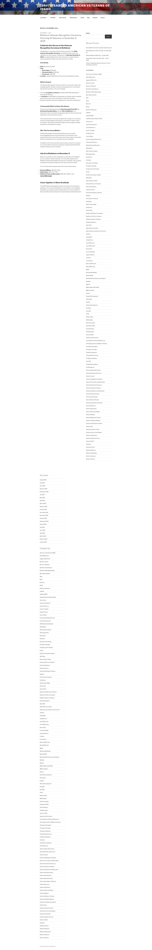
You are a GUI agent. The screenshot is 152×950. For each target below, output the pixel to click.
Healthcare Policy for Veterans (93, 216)
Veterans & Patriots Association (94, 423)
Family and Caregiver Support (93, 175)
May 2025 (42, 497)
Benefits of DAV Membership (93, 92)
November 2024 (44, 515)
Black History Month (91, 95)
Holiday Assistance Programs (93, 219)
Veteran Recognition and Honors (94, 402)
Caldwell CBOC (90, 115)
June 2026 (42, 485)
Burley (87, 106)
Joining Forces (89, 240)
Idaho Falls (88, 225)
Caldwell (88, 112)
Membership (73, 17)
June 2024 (42, 530)
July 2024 (42, 527)
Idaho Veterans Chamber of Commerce (96, 231)
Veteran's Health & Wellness (93, 420)
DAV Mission (89, 148)
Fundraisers (89, 201)
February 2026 (43, 488)
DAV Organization (90, 154)
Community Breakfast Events (93, 139)
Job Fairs (88, 234)
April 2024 (42, 533)
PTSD (87, 314)
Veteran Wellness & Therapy (93, 417)
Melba (87, 269)
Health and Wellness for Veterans (94, 213)
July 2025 (42, 494)
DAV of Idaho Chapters (92, 151)
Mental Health (89, 275)
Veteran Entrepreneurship (92, 393)
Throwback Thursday (91, 349)
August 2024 (43, 524)
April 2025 (42, 500)
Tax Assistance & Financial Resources (95, 340)
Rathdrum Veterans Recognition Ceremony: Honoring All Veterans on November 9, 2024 (60, 38)
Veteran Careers (90, 376)
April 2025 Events (90, 77)
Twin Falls (88, 361)
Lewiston (88, 257)
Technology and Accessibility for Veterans (96, 343)
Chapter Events (90, 133)
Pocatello (88, 308)
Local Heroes (89, 260)
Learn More (43, 17)
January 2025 (43, 509)
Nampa (88, 293)
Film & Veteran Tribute (91, 180)
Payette (88, 302)
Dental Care (89, 157)
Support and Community (92, 337)
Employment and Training (92, 169)
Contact (102, 17)
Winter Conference (91, 456)
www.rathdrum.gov (46, 176)
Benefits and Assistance (92, 89)
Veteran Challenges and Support (94, 379)
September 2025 (90, 325)
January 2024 (43, 542)
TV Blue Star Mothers (91, 358)
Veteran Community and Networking (95, 382)
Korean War (89, 248)
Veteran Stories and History (93, 411)
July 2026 (42, 482)
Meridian (88, 281)
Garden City (89, 207)
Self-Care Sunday (90, 322)
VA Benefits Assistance (92, 364)
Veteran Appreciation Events (93, 370)
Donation (95, 17)
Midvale (88, 284)
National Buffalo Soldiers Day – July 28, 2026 (97, 55)
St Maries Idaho (90, 331)
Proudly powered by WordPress (48, 946)
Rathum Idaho (89, 317)
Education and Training (92, 163)
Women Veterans (90, 459)
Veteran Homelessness (92, 396)
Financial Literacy (90, 189)
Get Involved (62, 17)
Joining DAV (89, 237)
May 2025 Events (90, 266)
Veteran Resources (91, 405)
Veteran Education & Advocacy (94, 385)
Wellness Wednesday (91, 453)
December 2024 (44, 512)
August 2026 (43, 479)
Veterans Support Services (93, 438)
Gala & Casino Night (91, 204)
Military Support (90, 290)
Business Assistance (91, 109)
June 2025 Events (90, 246)
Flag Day (88, 195)
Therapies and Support (92, 346)
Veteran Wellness (90, 414)
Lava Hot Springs (90, 251)
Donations (88, 160)
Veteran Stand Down (91, 408)
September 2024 (44, 521)
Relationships (89, 320)
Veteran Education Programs (93, 388)
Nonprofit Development (92, 296)
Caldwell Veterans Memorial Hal (94, 118)
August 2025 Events (91, 80)
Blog (88, 17)
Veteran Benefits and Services (93, 373)
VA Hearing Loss (90, 367)
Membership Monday (91, 272)
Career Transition (90, 130)
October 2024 (43, 518)
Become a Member (91, 86)
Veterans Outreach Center (92, 429)
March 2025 (43, 503)
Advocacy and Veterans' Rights (94, 74)
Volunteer (88, 444)
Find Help (52, 17)
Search (88, 33)
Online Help (89, 299)
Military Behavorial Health (92, 287)
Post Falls (88, 311)
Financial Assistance (91, 186)
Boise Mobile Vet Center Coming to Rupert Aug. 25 (99, 47)
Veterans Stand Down (91, 435)
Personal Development (92, 305)
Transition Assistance (91, 352)
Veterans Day (89, 426)
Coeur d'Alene (89, 136)
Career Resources (90, 127)
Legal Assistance (90, 254)
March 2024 (43, 536)
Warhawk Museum (91, 450)
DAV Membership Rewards (93, 145)
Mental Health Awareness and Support (95, 278)
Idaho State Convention (92, 228)
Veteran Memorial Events (92, 399)
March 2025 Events (91, 263)
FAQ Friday (88, 177)
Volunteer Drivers (90, 447)
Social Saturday (90, 328)
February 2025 (43, 506)
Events (82, 17)
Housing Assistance (91, 222)
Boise (87, 100)
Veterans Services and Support (94, 432)
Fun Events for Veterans (92, 198)
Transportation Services (92, 355)
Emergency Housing (91, 166)
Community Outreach (91, 142)
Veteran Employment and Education (95, 391)
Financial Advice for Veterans (93, 183)
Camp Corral (89, 121)
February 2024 (43, 539)
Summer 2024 (89, 334)
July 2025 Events (90, 243)
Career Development (91, 124)
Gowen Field (89, 210)
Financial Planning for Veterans (94, 192)
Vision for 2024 (90, 441)
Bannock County (90, 83)
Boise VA (88, 103)
